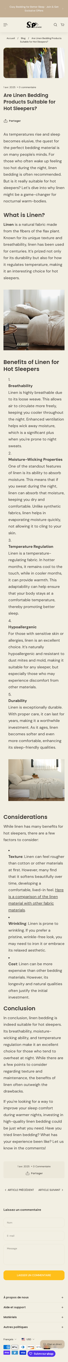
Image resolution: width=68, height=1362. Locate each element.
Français (8, 1339)
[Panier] (62, 25)
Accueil (11, 38)
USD (29, 1339)
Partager (15, 121)
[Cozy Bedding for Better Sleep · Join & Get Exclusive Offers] (34, 8)
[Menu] (5, 25)
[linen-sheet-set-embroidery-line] (36, 780)
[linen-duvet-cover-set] (34, 320)
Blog (23, 38)
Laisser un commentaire (34, 1275)
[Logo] (34, 24)
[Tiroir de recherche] (55, 25)
